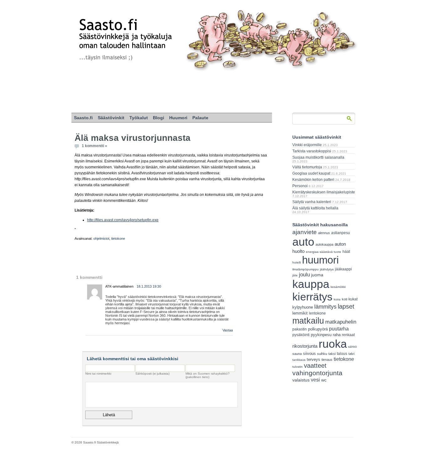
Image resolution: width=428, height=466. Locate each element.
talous (342, 353)
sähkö (352, 346)
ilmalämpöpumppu (305, 269)
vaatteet (315, 365)
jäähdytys (327, 269)
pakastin (299, 329)
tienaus (326, 359)
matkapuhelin (340, 322)
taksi (332, 354)
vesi (315, 379)
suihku (322, 354)
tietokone (118, 238)
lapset (346, 306)
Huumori (178, 117)
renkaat (348, 335)
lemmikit (300, 313)
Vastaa (227, 330)
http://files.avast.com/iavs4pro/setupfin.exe (123, 220)
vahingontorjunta (317, 373)
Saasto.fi (83, 117)
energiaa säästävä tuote (323, 251)
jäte (295, 275)
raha (337, 335)
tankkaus (298, 359)
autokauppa (324, 244)
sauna (297, 354)
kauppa (310, 284)
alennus (324, 233)
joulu (304, 275)
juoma (317, 274)
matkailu (308, 320)
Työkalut (138, 117)
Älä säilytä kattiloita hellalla (315, 208)
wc (323, 380)
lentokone (317, 313)
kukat (353, 299)
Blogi (158, 117)
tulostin (297, 366)
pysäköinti (301, 335)
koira (337, 299)
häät (346, 251)
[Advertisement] (214, 92)
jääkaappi (343, 269)
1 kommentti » (94, 146)
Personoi (300, 186)
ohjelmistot (101, 238)
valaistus (301, 379)
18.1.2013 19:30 (149, 286)
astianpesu (340, 233)
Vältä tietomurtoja (307, 167)
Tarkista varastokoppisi (311, 151)
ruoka (333, 343)
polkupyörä (318, 329)
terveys (313, 359)
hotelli (296, 262)
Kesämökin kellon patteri (313, 179)
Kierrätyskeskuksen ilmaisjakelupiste (323, 192)
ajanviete (304, 232)
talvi (351, 354)
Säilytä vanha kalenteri (311, 202)
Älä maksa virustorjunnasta (133, 138)
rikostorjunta (304, 346)
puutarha (339, 328)
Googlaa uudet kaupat (311, 173)
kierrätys (312, 297)
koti (344, 299)
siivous (309, 353)
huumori (320, 260)
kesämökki (338, 287)
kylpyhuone (302, 307)
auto (303, 242)
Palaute (200, 117)
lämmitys (325, 307)
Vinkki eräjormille (307, 145)
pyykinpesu (321, 334)
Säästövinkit (111, 117)
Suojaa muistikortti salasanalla (318, 157)
